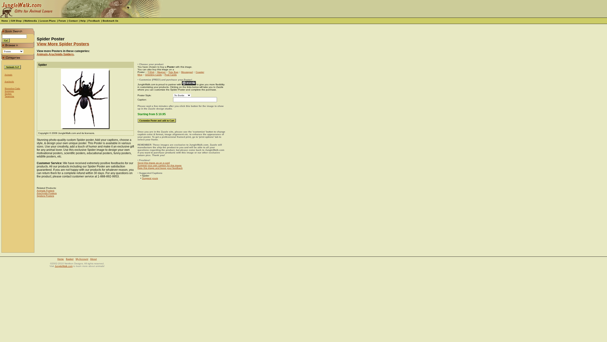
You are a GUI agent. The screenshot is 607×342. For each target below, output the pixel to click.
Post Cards (171, 74)
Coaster (200, 72)
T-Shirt (150, 72)
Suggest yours (150, 178)
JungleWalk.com (64, 266)
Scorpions (9, 91)
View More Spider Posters (63, 44)
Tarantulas (9, 96)
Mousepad (187, 72)
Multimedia (30, 20)
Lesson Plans (48, 20)
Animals (8, 75)
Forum (62, 20)
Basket (70, 259)
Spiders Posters (45, 196)
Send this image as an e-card (154, 163)
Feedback (94, 20)
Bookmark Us (110, 20)
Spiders (8, 94)
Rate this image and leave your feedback (160, 168)
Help (83, 20)
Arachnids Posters (47, 193)
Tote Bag (173, 72)
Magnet (161, 72)
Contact (73, 20)
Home (4, 20)
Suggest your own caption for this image (160, 165)
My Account (82, 259)
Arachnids (9, 82)
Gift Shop (16, 20)
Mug (140, 74)
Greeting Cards (153, 74)
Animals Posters (45, 190)
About (93, 259)
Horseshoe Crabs (12, 88)
